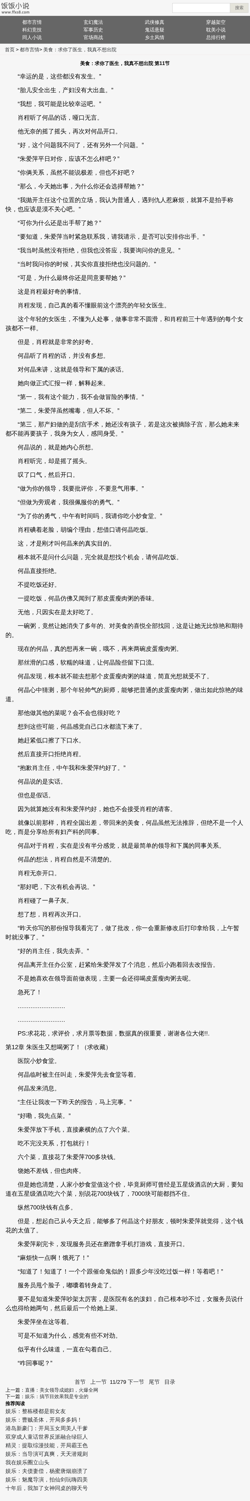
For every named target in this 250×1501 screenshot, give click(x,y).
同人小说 (32, 37)
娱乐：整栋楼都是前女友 (35, 1411)
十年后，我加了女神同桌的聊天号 (46, 1488)
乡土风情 (154, 37)
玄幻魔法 (93, 22)
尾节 (154, 1382)
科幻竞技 (32, 29)
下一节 (136, 1382)
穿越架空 (216, 22)
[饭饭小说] (15, 8)
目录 (169, 1382)
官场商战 (93, 37)
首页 (10, 49)
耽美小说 (216, 29)
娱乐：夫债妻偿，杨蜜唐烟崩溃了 (46, 1471)
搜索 (239, 7)
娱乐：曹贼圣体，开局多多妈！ (43, 1420)
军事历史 (93, 29)
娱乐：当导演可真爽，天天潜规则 (46, 1454)
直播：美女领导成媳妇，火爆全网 (61, 1390)
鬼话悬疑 (154, 29)
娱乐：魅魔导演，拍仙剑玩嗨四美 (46, 1480)
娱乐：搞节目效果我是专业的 (56, 1396)
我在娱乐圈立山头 (27, 1462)
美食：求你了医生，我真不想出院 (79, 49)
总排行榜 (216, 37)
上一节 (98, 1382)
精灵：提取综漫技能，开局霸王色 (46, 1445)
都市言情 (32, 22)
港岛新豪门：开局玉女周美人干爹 (46, 1428)
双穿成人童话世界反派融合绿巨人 (46, 1437)
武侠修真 (154, 22)
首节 (80, 1382)
